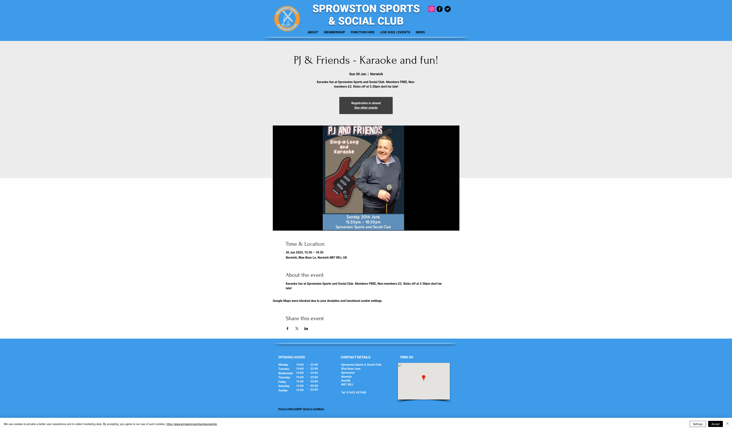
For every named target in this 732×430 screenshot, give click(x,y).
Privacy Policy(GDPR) (290, 409)
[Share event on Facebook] (287, 328)
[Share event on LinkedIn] (306, 328)
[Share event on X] (297, 328)
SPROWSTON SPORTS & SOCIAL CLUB (366, 14)
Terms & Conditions (313, 409)
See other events (366, 107)
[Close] (727, 424)
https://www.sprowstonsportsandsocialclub (191, 424)
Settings (698, 424)
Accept (715, 424)
